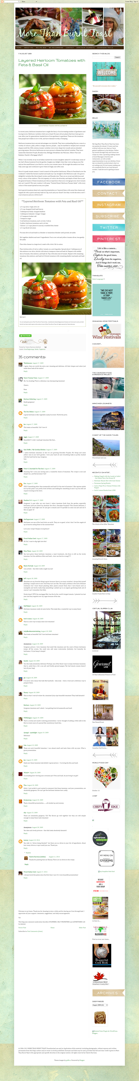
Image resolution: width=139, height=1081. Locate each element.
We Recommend (56, 48)
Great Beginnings (29, 349)
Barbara (26, 705)
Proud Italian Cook (30, 538)
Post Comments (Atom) (35, 931)
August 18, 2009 (37, 551)
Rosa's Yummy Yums (30, 378)
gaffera (68, 1060)
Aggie (25, 437)
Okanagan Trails (105, 48)
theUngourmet (28, 519)
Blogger (81, 1060)
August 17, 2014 (41, 872)
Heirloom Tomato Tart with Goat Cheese (107, 481)
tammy (26, 840)
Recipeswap (28, 800)
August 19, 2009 (35, 705)
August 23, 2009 (32, 812)
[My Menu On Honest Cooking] (106, 866)
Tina (25, 785)
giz (25, 678)
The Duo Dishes (29, 412)
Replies (28, 853)
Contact (70, 48)
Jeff (25, 578)
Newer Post (22, 927)
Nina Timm (27, 551)
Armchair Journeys (85, 48)
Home (19, 48)
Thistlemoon (28, 363)
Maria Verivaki (28, 566)
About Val (28, 48)
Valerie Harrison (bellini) (37, 857)
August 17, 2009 (38, 363)
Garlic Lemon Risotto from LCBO (105, 490)
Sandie (26, 661)
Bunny (26, 692)
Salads (36, 349)
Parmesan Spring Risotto (102, 483)
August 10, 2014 (34, 840)
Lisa (25, 745)
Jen (25, 424)
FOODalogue (28, 718)
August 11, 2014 (54, 857)
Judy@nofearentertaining (32, 631)
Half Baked (27, 606)
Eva (25, 483)
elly (25, 812)
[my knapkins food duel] (106, 871)
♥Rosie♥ (26, 772)
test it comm (28, 619)
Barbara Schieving (30, 399)
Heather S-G (28, 500)
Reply (25, 371)
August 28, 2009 (37, 827)
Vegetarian (42, 349)
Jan (25, 760)
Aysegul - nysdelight (30, 732)
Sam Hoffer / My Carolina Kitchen (35, 449)
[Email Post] (45, 347)
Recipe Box (41, 48)
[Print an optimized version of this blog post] (25, 336)
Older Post (82, 927)
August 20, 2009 (35, 772)
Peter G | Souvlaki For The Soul (34, 469)
